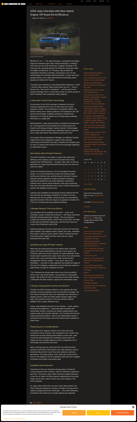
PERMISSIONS (101, 1)
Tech (60, 3)
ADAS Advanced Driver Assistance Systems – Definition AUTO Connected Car (95, 243)
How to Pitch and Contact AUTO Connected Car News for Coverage (95, 267)
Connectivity (39, 3)
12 (88, 172)
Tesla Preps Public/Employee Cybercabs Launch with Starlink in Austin (95, 144)
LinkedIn (87, 206)
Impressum (22, 418)
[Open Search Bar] (134, 3)
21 (95, 176)
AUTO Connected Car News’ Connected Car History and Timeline (94, 250)
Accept (74, 413)
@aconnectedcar (98, 202)
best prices (90, 218)
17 (104, 172)
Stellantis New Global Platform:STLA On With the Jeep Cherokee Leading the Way (95, 151)
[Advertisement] (95, 37)
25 (85, 179)
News (30, 3)
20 (92, 176)
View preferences (123, 413)
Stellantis (39, 402)
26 (88, 179)
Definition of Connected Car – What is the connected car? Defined (94, 260)
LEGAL (108, 1)
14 (95, 172)
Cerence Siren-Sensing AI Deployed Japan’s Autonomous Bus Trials (95, 85)
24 (105, 176)
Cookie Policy (6, 418)
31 (104, 179)
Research (69, 3)
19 (88, 176)
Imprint (86, 273)
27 (92, 179)
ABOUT (82, 1)
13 (91, 172)
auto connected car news (14, 3)
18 (85, 176)
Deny (98, 413)
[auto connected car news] (2, 3)
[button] (133, 407)
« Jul (85, 184)
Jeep (34, 402)
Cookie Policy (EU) (90, 256)
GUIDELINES (88, 1)
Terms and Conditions (91, 290)
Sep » (91, 184)
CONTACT (95, 1)
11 (85, 172)
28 (95, 179)
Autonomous (51, 3)
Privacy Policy (15, 418)
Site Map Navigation (91, 283)
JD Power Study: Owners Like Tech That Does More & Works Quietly (94, 127)
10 (104, 169)
